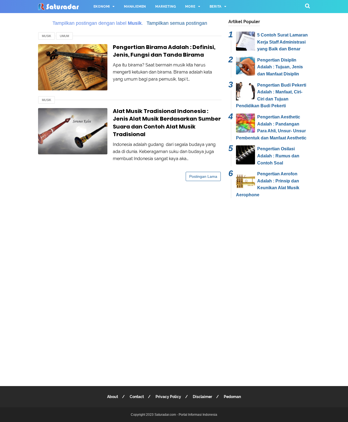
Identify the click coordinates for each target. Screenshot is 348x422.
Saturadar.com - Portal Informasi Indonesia (185, 415)
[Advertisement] (269, 288)
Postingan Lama (203, 176)
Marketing (165, 6)
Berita (216, 6)
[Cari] (307, 6)
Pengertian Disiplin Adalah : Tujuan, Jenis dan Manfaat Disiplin (280, 67)
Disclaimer (202, 397)
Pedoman (232, 397)
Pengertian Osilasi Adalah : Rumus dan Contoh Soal (278, 155)
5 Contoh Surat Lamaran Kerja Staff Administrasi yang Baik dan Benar (282, 42)
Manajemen (135, 6)
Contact (137, 397)
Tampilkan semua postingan (177, 23)
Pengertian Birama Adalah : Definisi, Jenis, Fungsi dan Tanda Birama (164, 51)
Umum (64, 36)
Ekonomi (102, 6)
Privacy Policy (168, 397)
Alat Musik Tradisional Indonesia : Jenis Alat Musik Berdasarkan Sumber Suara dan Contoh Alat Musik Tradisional (167, 122)
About (112, 397)
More (190, 6)
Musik (46, 36)
